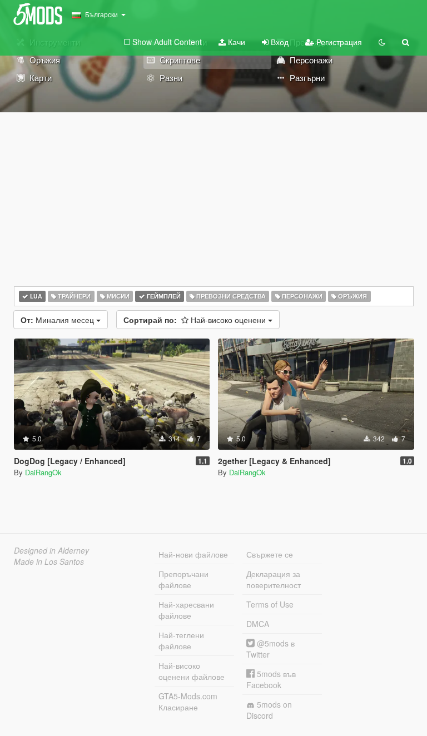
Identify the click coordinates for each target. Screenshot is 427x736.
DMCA (257, 623)
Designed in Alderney (51, 550)
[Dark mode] (382, 42)
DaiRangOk (43, 472)
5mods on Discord (269, 710)
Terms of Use (270, 604)
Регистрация (338, 41)
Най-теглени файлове (181, 640)
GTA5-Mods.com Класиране (187, 701)
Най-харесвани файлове (186, 610)
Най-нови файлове (193, 554)
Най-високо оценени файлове (191, 671)
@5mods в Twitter (270, 649)
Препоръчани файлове (183, 579)
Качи (235, 41)
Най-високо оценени (195, 319)
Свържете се (269, 554)
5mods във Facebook (271, 679)
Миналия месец (58, 319)
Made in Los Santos (49, 561)
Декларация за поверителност (273, 579)
